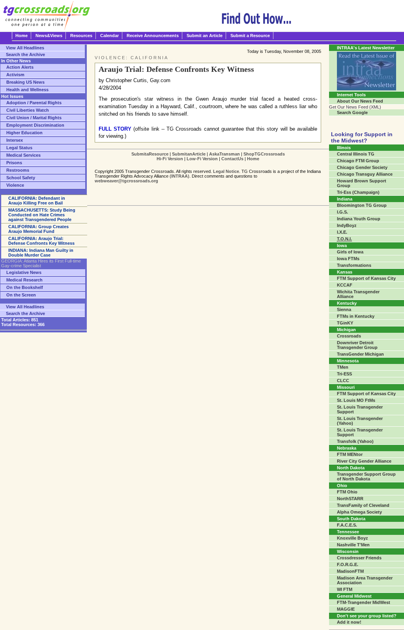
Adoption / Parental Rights (34, 102)
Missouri (346, 387)
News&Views (49, 35)
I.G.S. (342, 212)
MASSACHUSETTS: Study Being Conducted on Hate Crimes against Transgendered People (41, 215)
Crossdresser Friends (359, 557)
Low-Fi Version (202, 158)
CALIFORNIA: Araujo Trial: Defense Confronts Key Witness (41, 241)
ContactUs (232, 158)
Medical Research (24, 280)
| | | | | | (208, 156)
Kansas (344, 272)
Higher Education (24, 132)
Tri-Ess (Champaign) (358, 192)
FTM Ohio (347, 491)
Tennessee (348, 531)
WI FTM (344, 589)
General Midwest (354, 596)
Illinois (344, 147)
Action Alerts (20, 67)
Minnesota (348, 360)
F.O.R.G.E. (347, 564)
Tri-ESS (344, 373)
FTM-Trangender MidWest (363, 602)
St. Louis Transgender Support (360, 409)
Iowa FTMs (348, 258)
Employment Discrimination (35, 125)
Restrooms (17, 170)
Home (21, 35)
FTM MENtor (350, 454)
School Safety (20, 177)
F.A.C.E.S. (347, 525)
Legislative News (23, 272)
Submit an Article (205, 35)
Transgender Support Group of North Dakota (366, 476)
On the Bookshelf (24, 287)
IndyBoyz (347, 225)
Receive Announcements (153, 35)
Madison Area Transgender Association (365, 580)
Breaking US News (25, 82)
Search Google (352, 112)
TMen (342, 367)
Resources (81, 35)
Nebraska (346, 448)
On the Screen (21, 294)
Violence (15, 185)
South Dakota (351, 518)
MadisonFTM (350, 571)
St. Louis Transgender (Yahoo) (360, 421)
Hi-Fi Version (170, 158)
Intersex (14, 140)
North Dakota (351, 467)
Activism (15, 74)
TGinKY (345, 323)
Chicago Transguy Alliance (365, 174)
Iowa (342, 245)
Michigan (346, 329)
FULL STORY (115, 129)
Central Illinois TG (355, 154)
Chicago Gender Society (362, 167)
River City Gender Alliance (364, 461)
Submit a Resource (250, 35)
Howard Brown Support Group (361, 183)
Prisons (14, 162)
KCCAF (344, 285)
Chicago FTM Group (358, 160)
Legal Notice (226, 171)
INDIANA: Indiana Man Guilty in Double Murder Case (40, 252)
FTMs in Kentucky (355, 316)
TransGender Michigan (360, 354)
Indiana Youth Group (358, 218)
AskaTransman (224, 154)
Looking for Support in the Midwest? (362, 137)
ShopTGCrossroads (264, 154)
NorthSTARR (350, 498)
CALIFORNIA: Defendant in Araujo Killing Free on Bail (36, 200)
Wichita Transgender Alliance (358, 294)
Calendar (109, 35)
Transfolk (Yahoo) (355, 441)
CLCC (343, 380)
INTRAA (179, 176)
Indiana (344, 199)
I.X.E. (342, 232)
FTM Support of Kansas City (366, 278)
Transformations (354, 265)
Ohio (342, 485)
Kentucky (347, 303)
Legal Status (19, 147)
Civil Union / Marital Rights (34, 117)
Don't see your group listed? (367, 615)
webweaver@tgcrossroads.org (126, 180)
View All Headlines (25, 47)
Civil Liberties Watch (27, 110)
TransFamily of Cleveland (363, 505)
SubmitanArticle (189, 154)
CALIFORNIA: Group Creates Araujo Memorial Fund (38, 229)
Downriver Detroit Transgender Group (357, 345)
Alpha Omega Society (359, 512)
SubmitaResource (149, 154)
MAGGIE (346, 609)
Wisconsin (348, 551)
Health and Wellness (27, 89)
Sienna (344, 309)
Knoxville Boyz (352, 538)
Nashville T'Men (353, 544)
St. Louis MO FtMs (356, 400)
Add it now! (349, 622)
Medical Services (23, 155)
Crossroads (349, 336)
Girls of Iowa (350, 251)
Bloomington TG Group (362, 205)
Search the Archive (25, 54)
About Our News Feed (360, 101)
